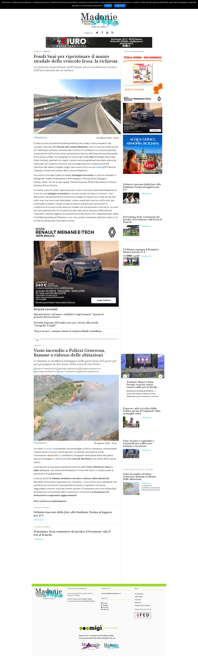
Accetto (108, 6)
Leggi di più (120, 6)
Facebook (105, 605)
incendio (48, 449)
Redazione (138, 602)
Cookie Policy (139, 597)
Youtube (105, 607)
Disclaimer (138, 600)
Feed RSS (105, 609)
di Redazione (40, 138)
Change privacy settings (142, 605)
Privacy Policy (139, 594)
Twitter (104, 603)
